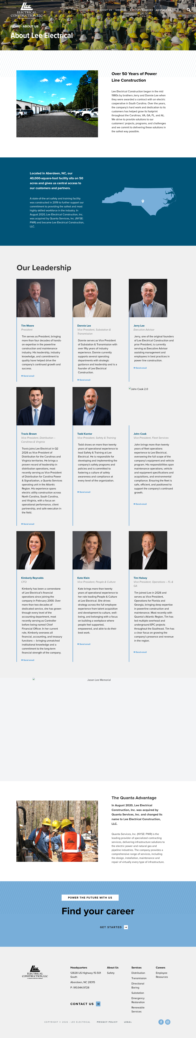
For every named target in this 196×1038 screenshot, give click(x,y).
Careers (147, 10)
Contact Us (163, 10)
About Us (106, 10)
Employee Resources (162, 975)
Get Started (111, 927)
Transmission (139, 978)
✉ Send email (27, 375)
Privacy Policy (107, 1022)
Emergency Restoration (138, 1000)
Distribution (138, 973)
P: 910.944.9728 (79, 987)
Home (15, 26)
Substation (137, 993)
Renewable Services (138, 1009)
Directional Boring (137, 985)
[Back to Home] (27, 11)
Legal (128, 1022)
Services (121, 10)
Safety (134, 10)
